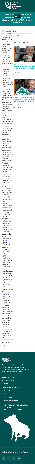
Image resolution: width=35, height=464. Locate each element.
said (3, 80)
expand (4, 243)
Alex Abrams (18, 72)
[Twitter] (9, 458)
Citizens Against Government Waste (7, 292)
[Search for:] (23, 35)
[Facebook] (4, 458)
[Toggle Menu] (16, 16)
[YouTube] (19, 458)
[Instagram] (14, 458)
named (4, 42)
